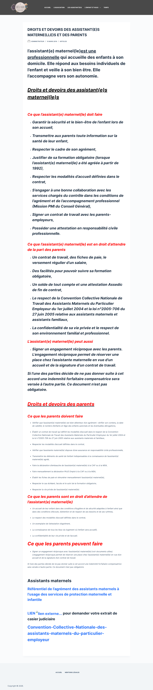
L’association (59, 7)
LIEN (31, 613)
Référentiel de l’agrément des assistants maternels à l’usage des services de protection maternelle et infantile (73, 594)
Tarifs (106, 7)
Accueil (47, 7)
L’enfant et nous (91, 7)
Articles (63, 41)
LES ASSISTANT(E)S (75, 7)
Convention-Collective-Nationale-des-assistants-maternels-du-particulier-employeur (67, 633)
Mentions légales (72, 672)
